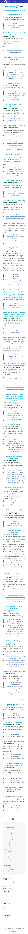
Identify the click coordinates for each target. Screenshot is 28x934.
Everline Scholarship (14, 84)
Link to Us (15, 931)
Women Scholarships (11, 833)
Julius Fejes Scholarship (14, 180)
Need (4, 910)
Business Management (19, 564)
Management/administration (13, 280)
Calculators (5, 921)
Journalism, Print (13, 474)
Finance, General (19, 525)
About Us (5, 930)
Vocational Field (14, 50)
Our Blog (8, 872)
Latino (4, 898)
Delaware (15, 91)
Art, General (19, 78)
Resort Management (15, 278)
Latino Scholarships (11, 829)
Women (4, 900)
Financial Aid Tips (10, 869)
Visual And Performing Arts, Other (16, 74)
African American (10, 827)
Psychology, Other (15, 694)
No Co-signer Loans (11, 857)
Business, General (15, 27)
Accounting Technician (18, 143)
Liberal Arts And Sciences (18, 625)
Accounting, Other (13, 145)
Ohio (15, 167)
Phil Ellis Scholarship (14, 425)
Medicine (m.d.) (17, 52)
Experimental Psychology (16, 688)
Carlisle (13, 500)
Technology (19, 120)
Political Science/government (17, 173)
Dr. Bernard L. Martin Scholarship (14, 704)
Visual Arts (16, 76)
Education (15, 175)
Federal (4, 905)
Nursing (9, 50)
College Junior (18, 93)
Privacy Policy (10, 930)
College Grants (10, 839)
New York (15, 713)
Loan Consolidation (11, 862)
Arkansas (15, 23)
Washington (15, 303)
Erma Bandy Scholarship (14, 14)
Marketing (17, 447)
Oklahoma (15, 134)
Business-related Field (20, 242)
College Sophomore (10, 137)
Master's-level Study (10, 238)
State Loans (9, 855)
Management (10, 566)
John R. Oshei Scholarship (14, 723)
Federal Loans (10, 853)
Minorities (5, 908)
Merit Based (9, 843)
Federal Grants (10, 841)
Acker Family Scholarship (14, 154)
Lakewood (15, 328)
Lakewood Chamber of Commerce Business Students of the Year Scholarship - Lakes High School (14, 292)
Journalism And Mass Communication (15, 482)
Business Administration (13, 595)
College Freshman (20, 25)
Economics (9, 143)
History (7, 216)
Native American (10, 831)
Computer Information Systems (15, 627)
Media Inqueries (17, 930)
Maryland (15, 116)
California (15, 439)
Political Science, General (15, 216)
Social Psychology (15, 690)
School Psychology (20, 699)
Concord (17, 500)
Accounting (21, 149)
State (4, 919)
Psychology (8, 690)
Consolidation (6, 924)
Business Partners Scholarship (14, 741)
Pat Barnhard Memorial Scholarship (14, 201)
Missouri (15, 212)
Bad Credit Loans (10, 860)
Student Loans (10, 851)
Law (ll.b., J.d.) (16, 566)
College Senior (17, 139)
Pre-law (16, 385)
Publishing (22, 476)
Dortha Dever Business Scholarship (14, 125)
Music (7, 74)
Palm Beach (15, 521)
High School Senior (11, 25)
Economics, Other (14, 149)
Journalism (8, 478)
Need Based (9, 845)
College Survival (10, 867)
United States (15, 274)
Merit (4, 912)
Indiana (15, 376)
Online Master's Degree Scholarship (14, 671)
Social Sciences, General (18, 629)
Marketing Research (12, 443)
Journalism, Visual (20, 480)
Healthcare (11, 633)
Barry (15, 70)
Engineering (9, 629)
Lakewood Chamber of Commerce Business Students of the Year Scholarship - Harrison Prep (14, 315)
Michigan (15, 234)
